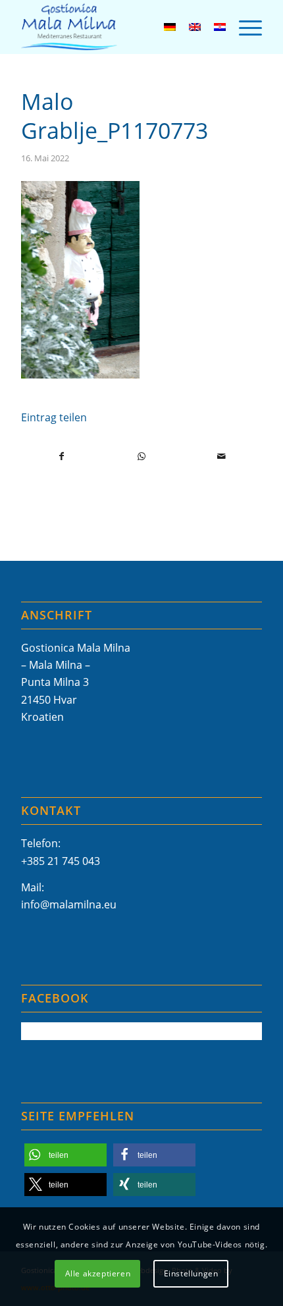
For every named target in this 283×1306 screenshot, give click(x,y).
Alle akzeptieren (98, 1273)
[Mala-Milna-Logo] (117, 27)
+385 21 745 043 (60, 861)
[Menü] (244, 27)
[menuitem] (244, 27)
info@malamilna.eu (68, 904)
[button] (65, 1154)
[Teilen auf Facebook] (61, 456)
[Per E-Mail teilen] (221, 456)
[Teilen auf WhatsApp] (141, 456)
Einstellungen (191, 1273)
